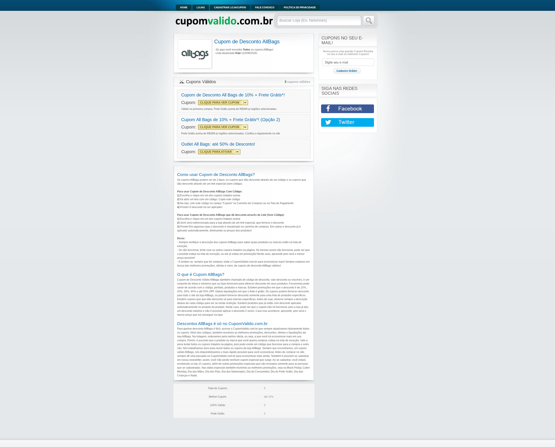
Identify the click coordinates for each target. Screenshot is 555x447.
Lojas (201, 7)
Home (183, 7)
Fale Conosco (264, 7)
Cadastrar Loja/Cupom (230, 7)
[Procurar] (369, 21)
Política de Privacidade (300, 7)
